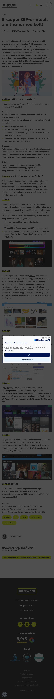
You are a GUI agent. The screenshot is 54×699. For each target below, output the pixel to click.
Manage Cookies (27, 360)
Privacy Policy (10, 350)
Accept (27, 355)
